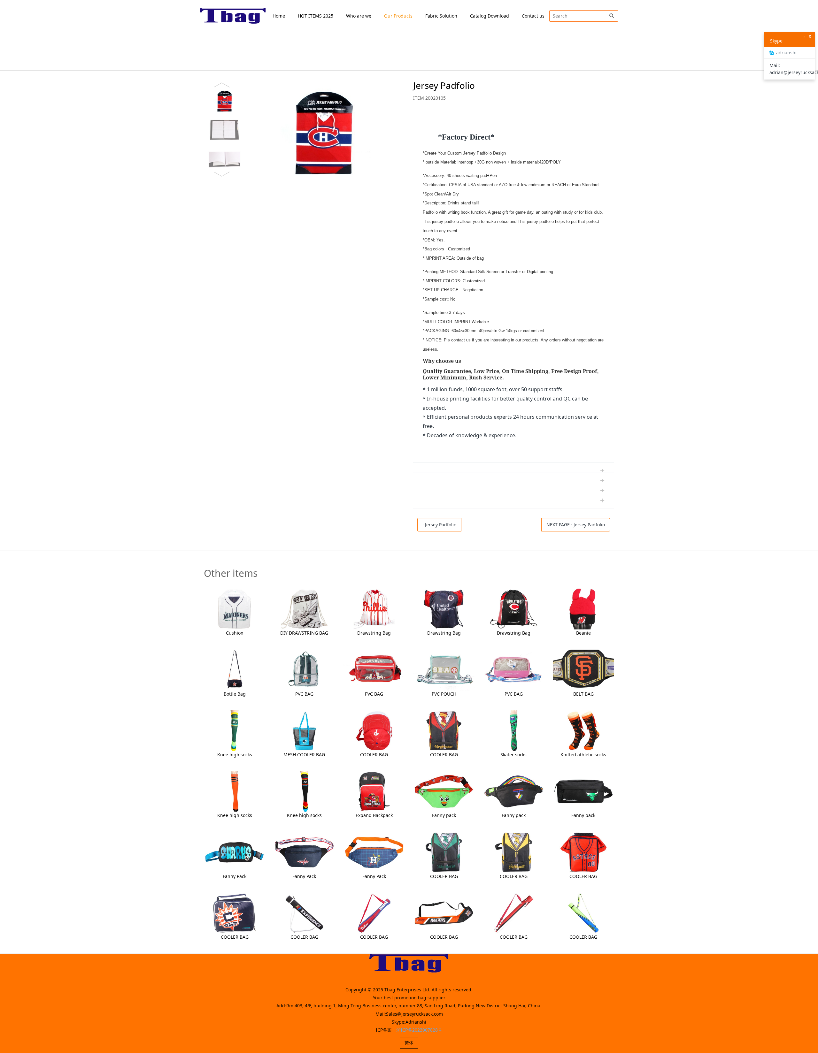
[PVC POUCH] (444, 669)
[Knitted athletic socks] (583, 730)
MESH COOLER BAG (304, 755)
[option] (301, 129)
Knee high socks (234, 755)
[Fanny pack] (444, 791)
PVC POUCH (444, 694)
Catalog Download (489, 16)
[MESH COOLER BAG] (304, 730)
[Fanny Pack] (234, 852)
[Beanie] (583, 609)
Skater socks (513, 755)
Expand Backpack (374, 815)
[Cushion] (234, 609)
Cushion (234, 633)
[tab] (513, 121)
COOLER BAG (374, 755)
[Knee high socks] (234, 730)
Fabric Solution (441, 16)
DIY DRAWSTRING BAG (304, 633)
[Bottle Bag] (234, 669)
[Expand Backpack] (374, 791)
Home (279, 16)
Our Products (398, 16)
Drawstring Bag (374, 633)
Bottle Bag (235, 694)
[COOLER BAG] (374, 730)
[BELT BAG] (583, 669)
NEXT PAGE (575, 525)
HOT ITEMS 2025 (315, 16)
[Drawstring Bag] (374, 609)
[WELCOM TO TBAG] (233, 16)
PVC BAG (304, 694)
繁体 (409, 1043)
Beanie (583, 633)
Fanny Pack (234, 876)
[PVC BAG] (304, 669)
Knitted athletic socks (583, 755)
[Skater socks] (513, 730)
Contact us (533, 16)
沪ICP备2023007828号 (419, 1030)
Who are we (358, 16)
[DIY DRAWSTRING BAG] (304, 609)
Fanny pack (444, 815)
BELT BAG (583, 694)
